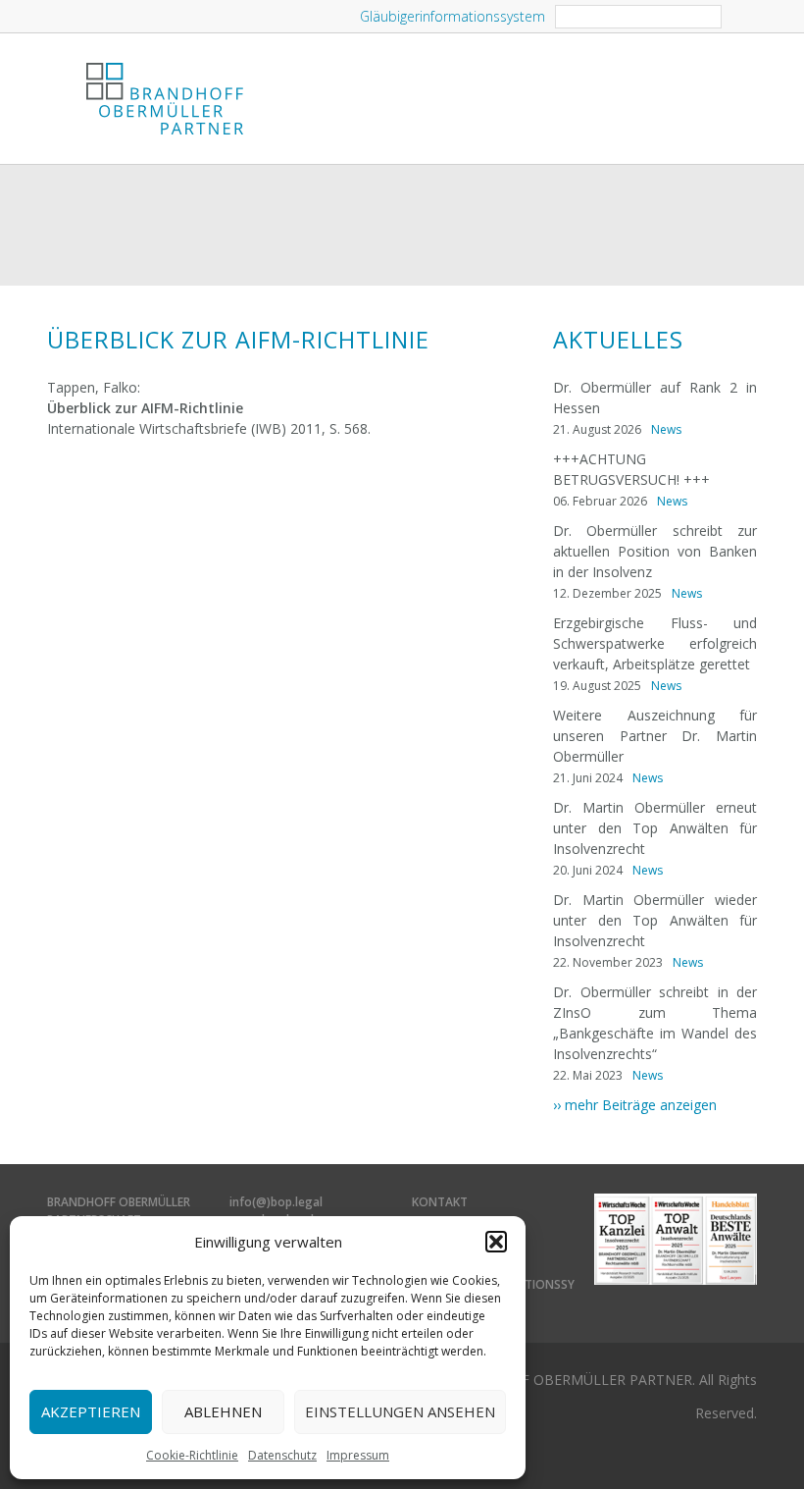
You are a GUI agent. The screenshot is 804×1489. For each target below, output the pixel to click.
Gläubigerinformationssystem (452, 16)
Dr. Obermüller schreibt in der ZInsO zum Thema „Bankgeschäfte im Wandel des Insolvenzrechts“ (655, 1023)
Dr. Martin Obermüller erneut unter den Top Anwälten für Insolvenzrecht (655, 828)
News (666, 429)
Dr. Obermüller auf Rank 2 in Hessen (655, 397)
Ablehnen (223, 1411)
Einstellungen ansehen (400, 1411)
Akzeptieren (90, 1411)
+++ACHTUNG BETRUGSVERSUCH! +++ (631, 469)
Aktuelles (618, 339)
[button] (496, 1241)
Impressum (358, 1455)
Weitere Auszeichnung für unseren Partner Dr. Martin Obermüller (655, 736)
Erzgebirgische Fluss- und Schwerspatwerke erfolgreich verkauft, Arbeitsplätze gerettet (655, 643)
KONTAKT (440, 1202)
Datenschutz (282, 1455)
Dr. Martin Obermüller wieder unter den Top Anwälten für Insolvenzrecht (655, 920)
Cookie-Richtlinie (192, 1455)
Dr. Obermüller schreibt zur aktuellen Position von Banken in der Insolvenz (655, 551)
